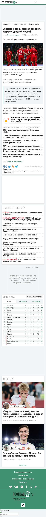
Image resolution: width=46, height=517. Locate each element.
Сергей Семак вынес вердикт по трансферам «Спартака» (19, 224)
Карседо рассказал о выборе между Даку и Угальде (19, 255)
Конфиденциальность (23, 472)
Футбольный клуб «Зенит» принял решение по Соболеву (22, 213)
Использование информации (23, 479)
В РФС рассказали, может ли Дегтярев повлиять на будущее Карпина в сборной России (22, 150)
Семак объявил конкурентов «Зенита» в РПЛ (19, 235)
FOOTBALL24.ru (11, 2)
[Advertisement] (23, 13)
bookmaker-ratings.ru (36, 166)
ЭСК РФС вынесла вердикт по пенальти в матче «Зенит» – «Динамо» (20, 249)
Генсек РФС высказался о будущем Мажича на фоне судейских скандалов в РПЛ (23, 136)
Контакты (23, 482)
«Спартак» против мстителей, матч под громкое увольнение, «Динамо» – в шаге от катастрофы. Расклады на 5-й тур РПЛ (23, 414)
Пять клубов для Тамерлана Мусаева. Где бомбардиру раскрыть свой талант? (22, 454)
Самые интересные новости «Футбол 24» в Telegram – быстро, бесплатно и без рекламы (25, 120)
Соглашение (23, 475)
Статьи (8, 379)
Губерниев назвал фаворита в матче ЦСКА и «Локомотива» (19, 243)
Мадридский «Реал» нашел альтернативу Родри (20, 239)
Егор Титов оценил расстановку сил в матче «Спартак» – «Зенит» (19, 230)
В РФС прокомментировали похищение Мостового (22, 146)
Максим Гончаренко (13, 35)
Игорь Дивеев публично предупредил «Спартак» (19, 260)
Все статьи (23, 465)
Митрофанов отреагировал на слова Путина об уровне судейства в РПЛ (20, 142)
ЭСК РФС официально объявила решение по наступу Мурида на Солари (21, 219)
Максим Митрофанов (15, 162)
